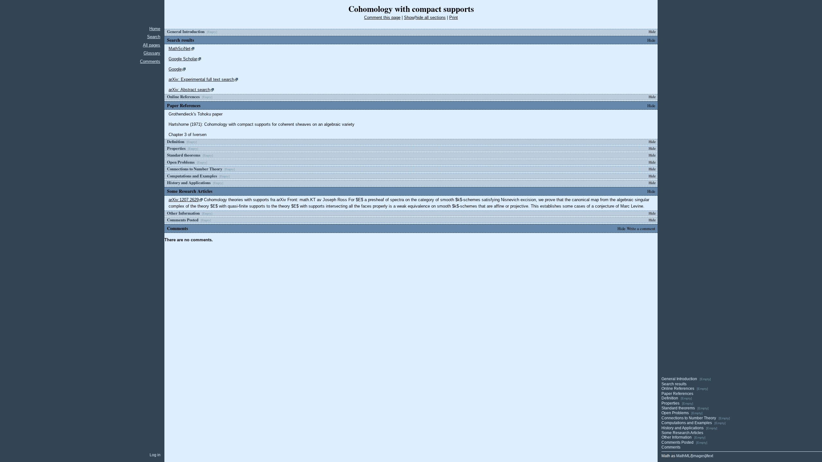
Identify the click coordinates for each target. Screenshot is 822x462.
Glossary (152, 53)
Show (409, 17)
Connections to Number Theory (688, 418)
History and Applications (682, 428)
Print (453, 17)
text (710, 456)
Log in (155, 455)
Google (175, 69)
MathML (683, 456)
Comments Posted (677, 442)
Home (154, 28)
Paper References (677, 394)
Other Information (676, 437)
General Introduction (679, 379)
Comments (150, 61)
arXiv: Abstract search (189, 89)
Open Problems (675, 413)
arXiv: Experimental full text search (201, 79)
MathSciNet (179, 48)
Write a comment (641, 228)
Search (153, 36)
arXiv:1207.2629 (184, 199)
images (698, 456)
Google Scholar (183, 58)
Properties (670, 403)
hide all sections (430, 17)
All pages (151, 45)
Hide (652, 31)
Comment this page (382, 17)
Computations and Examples (686, 423)
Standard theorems (678, 408)
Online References (677, 388)
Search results (673, 384)
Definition (669, 398)
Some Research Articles (682, 433)
